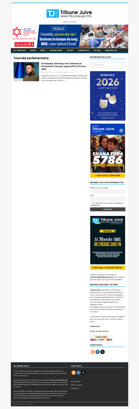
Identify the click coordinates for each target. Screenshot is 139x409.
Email (92, 195)
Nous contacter (76, 381)
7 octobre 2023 (19, 50)
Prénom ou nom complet (99, 188)
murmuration (111, 50)
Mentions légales (76, 385)
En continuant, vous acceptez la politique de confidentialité (107, 204)
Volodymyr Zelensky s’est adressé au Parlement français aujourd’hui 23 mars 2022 (63, 66)
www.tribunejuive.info (59, 380)
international (56, 50)
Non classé (58, 72)
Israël (42, 50)
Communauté (83, 50)
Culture (97, 50)
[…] (64, 80)
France (33, 50)
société (70, 50)
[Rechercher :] (108, 65)
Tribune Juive (69, 72)
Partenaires (75, 388)
